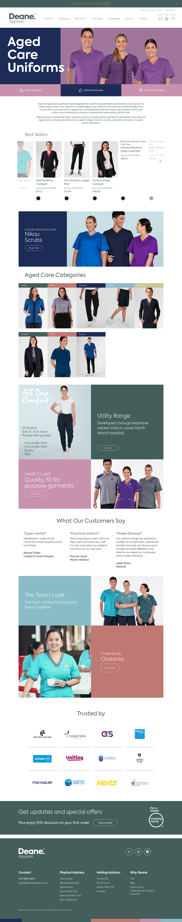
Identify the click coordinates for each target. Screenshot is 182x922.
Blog (132, 883)
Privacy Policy (137, 887)
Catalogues (64, 18)
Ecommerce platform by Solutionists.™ (55, 910)
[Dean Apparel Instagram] (138, 851)
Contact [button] (25, 872)
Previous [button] (22, 161)
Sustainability (114, 18)
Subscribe (105, 823)
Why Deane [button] (138, 872)
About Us (129, 18)
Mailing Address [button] (108, 872)
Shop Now (48, 18)
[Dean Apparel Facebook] (129, 851)
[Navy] (66, 198)
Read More (110, 668)
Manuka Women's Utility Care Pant (131, 149)
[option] (49, 170)
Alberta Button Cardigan (45, 182)
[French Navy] (38, 198)
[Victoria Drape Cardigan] (105, 159)
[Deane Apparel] (22, 18)
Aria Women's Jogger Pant (77, 182)
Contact (142, 18)
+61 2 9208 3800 (27, 878)
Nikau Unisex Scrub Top (19, 182)
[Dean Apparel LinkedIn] (147, 851)
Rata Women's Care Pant (161, 149)
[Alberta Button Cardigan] (49, 159)
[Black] (94, 198)
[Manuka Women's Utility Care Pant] (133, 143)
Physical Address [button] (72, 872)
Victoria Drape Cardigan (101, 182)
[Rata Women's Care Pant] (162, 143)
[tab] (33, 872)
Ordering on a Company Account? (151, 10)
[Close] (177, 3)
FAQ (132, 878)
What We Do (80, 18)
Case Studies (97, 18)
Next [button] (160, 161)
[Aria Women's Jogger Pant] (77, 159)
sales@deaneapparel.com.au (33, 883)
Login (106, 4)
